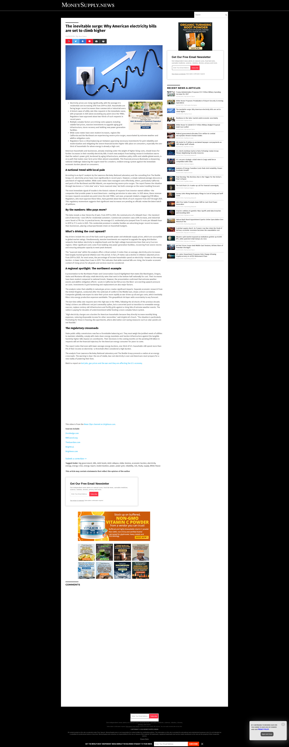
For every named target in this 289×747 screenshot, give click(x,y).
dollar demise (125, 463)
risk (135, 466)
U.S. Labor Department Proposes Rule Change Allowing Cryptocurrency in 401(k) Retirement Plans (196, 255)
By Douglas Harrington (191, 105)
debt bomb (101, 463)
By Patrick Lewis (188, 138)
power (112, 466)
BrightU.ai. (69, 447)
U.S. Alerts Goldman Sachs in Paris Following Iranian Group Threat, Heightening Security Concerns (197, 152)
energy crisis (77, 466)
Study (140, 466)
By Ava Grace (188, 114)
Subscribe (193, 744)
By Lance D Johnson (189, 232)
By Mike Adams (189, 181)
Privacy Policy (144, 739)
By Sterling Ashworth (190, 155)
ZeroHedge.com (72, 433)
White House (155, 466)
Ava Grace (83, 36)
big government (85, 463)
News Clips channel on (99, 424)
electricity (151, 463)
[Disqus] (114, 616)
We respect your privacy (133, 726)
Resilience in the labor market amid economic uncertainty (197, 118)
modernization (102, 466)
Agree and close (267, 734)
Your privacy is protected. (77, 500)
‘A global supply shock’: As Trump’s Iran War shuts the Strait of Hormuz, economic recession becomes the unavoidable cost (199, 229)
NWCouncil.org (71, 438)
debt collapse (113, 463)
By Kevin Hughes (189, 164)
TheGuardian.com (72, 442)
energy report (90, 466)
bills (94, 463)
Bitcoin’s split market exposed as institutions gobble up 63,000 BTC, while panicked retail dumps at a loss (199, 238)
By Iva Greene (188, 172)
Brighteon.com (71, 451)
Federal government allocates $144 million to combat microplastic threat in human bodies (195, 135)
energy (68, 466)
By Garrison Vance (190, 96)
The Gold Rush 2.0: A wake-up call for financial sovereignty (197, 186)
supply (146, 466)
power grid (120, 466)
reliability (129, 466)
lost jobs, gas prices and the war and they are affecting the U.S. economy (111, 363)
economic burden (139, 463)
